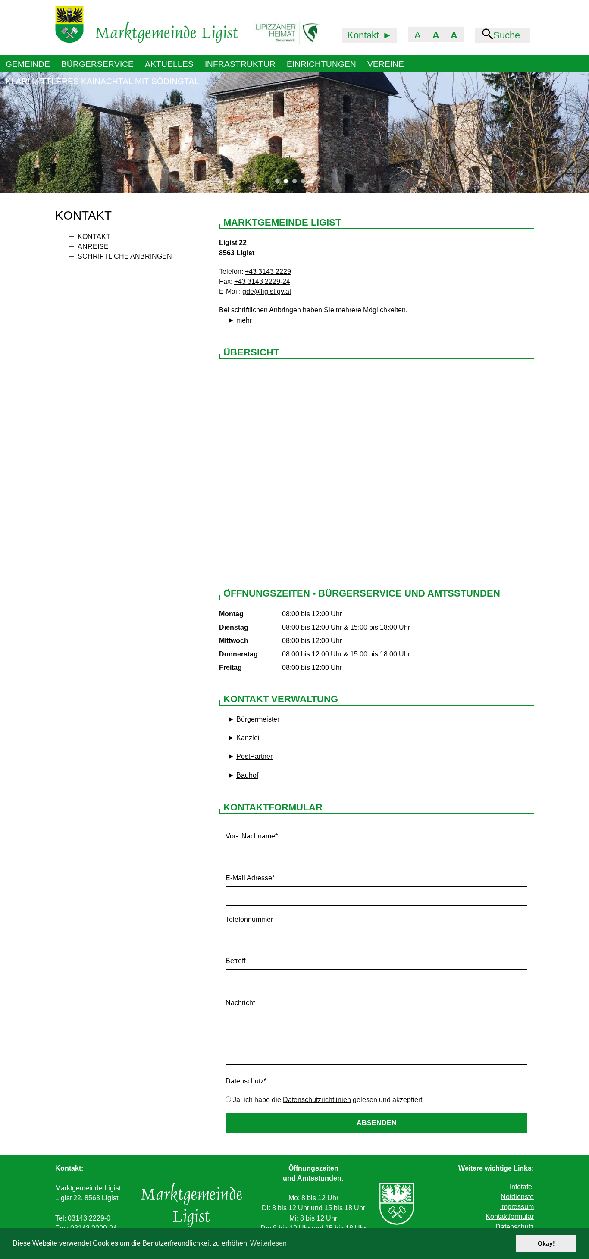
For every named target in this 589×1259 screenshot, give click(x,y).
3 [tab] (296, 183)
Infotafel (522, 1186)
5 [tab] (314, 183)
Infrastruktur (240, 64)
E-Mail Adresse (250, 878)
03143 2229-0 (89, 1218)
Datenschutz (246, 1081)
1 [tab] (279, 183)
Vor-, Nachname (252, 836)
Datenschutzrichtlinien (317, 1099)
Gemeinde (28, 64)
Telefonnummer (249, 919)
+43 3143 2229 (268, 271)
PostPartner (254, 756)
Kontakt (94, 236)
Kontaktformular (510, 1216)
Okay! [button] (546, 1243)
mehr (244, 320)
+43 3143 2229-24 (262, 281)
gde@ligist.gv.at (266, 291)
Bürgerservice (97, 64)
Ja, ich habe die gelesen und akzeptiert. (327, 1099)
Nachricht (240, 1002)
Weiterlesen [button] (268, 1243)
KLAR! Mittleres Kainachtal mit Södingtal (102, 81)
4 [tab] (305, 183)
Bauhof (247, 775)
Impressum (517, 1206)
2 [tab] (288, 183)
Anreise (93, 246)
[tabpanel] (294, 132)
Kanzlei (248, 737)
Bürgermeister (257, 719)
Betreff (235, 960)
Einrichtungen (321, 64)
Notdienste (517, 1196)
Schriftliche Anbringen (125, 256)
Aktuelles (169, 64)
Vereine (385, 64)
